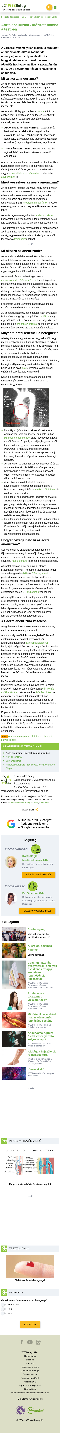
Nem (10, 1308)
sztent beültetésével (37, 642)
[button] (22, 1343)
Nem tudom (13, 1304)
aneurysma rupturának (35, 202)
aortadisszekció (44, 215)
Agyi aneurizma (14, 756)
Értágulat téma (31, 803)
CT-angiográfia (31, 592)
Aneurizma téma (16, 803)
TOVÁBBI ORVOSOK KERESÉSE (37, 911)
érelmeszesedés (19, 280)
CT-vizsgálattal (40, 573)
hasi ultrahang (19, 561)
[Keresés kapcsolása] (49, 7)
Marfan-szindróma (27, 324)
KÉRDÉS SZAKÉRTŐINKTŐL (38, 875)
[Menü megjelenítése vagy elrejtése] (55, 7)
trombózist (20, 239)
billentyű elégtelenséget (17, 437)
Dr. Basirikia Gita (33, 893)
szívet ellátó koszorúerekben (24, 173)
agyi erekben (8, 177)
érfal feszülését (44, 692)
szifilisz (45, 316)
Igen (10, 1313)
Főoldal (4, 17)
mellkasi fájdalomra (45, 489)
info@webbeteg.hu (33, 1399)
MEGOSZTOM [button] (28, 810)
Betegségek (15, 17)
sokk (24, 368)
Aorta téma (44, 803)
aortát (41, 111)
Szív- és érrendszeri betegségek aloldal (39, 17)
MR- (25, 573)
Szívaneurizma (13, 760)
